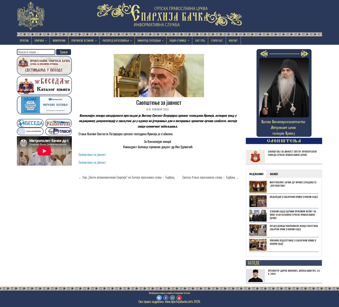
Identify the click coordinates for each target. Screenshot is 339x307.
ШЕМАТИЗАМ (59, 40)
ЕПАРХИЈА (39, 40)
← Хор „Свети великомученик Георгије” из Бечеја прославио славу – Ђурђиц (126, 177)
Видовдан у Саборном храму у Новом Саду (294, 196)
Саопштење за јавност (158, 102)
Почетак (24, 40)
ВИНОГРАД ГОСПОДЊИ (149, 40)
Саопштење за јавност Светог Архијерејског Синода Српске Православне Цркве (292, 153)
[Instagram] (172, 297)
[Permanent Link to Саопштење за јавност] (158, 75)
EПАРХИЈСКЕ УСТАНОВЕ (82, 40)
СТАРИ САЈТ (217, 40)
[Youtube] (179, 297)
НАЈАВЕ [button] (274, 174)
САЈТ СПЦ (200, 40)
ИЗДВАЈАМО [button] (256, 174)
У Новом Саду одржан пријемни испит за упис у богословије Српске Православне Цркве (293, 215)
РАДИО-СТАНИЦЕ (178, 40)
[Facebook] (165, 297)
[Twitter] (159, 297)
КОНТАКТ (233, 40)
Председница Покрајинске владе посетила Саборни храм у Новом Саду (294, 227)
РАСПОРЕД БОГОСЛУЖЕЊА (116, 40)
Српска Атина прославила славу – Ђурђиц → (210, 177)
